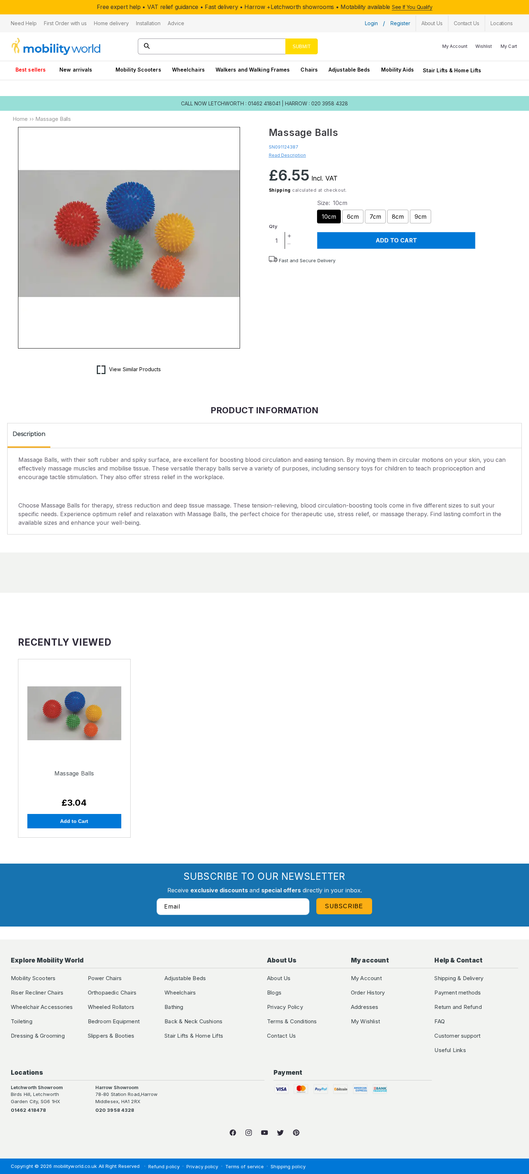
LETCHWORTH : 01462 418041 (244, 103)
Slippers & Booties (111, 1035)
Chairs (309, 70)
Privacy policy (202, 1166)
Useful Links (450, 1050)
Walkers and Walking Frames (253, 70)
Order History (368, 992)
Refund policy (164, 1166)
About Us (279, 978)
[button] (24, 23)
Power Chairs (105, 978)
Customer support (457, 1035)
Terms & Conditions (292, 1021)
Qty (273, 226)
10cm (329, 216)
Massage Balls (74, 773)
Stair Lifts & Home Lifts (452, 70)
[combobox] (228, 46)
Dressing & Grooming (38, 1035)
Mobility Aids (397, 70)
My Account (366, 978)
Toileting (21, 1021)
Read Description (287, 155)
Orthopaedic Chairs (112, 992)
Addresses (365, 1007)
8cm (398, 216)
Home (20, 118)
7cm (375, 216)
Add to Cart (74, 821)
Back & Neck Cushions (193, 1021)
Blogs (274, 992)
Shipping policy (288, 1166)
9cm (420, 216)
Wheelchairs (188, 70)
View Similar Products (135, 369)
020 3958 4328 (114, 1110)
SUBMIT (302, 46)
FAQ (439, 1021)
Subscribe (344, 906)
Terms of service (244, 1166)
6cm (353, 216)
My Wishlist (365, 1021)
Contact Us (281, 1035)
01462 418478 (28, 1110)
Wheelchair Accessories (42, 1007)
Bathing (173, 1007)
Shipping (280, 190)
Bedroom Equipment (114, 1021)
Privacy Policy (285, 1007)
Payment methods (457, 992)
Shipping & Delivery (458, 978)
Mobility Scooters (138, 70)
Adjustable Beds (349, 70)
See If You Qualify (412, 7)
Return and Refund (457, 1007)
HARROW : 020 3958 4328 (316, 103)
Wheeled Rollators (111, 1007)
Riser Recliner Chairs (37, 992)
